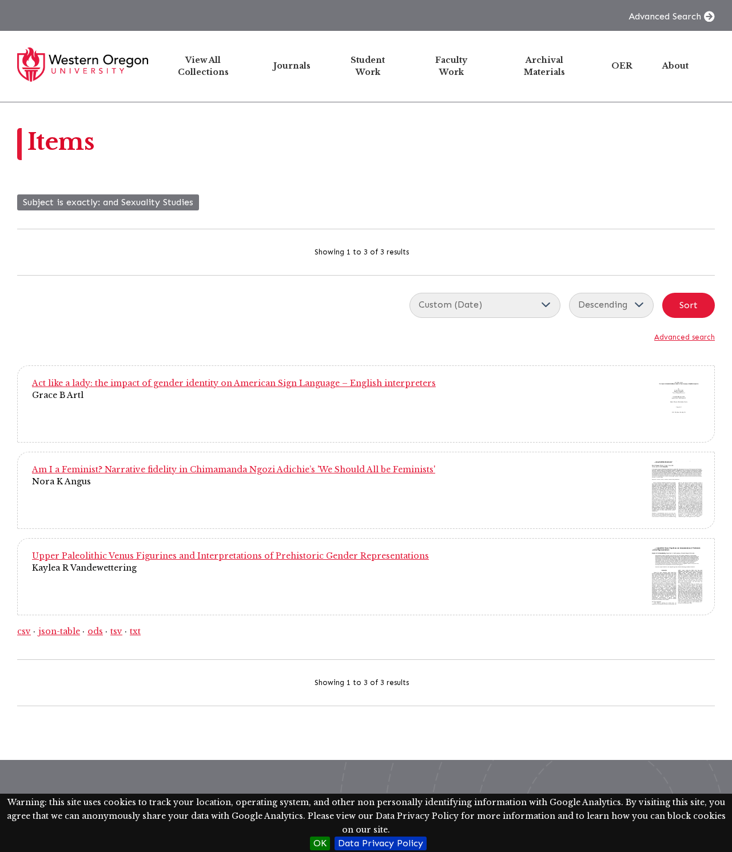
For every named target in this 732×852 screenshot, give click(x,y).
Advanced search (684, 337)
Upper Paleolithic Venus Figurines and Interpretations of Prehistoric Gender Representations (230, 556)
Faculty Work (451, 66)
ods (95, 631)
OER (621, 66)
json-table (59, 631)
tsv (116, 631)
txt (135, 631)
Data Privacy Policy (380, 843)
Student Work (368, 66)
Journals (292, 66)
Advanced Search (664, 16)
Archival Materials (544, 66)
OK (320, 843)
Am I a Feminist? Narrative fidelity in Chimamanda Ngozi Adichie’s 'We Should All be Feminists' (233, 469)
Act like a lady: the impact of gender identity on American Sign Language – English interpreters (234, 383)
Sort (688, 305)
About (675, 66)
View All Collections (203, 66)
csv (24, 631)
